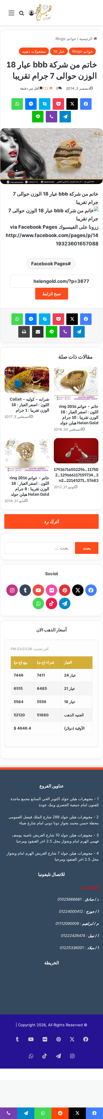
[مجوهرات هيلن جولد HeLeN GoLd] (43, 12)
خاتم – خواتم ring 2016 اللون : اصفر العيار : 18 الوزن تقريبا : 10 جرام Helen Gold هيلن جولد (78, 414)
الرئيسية (86, 38)
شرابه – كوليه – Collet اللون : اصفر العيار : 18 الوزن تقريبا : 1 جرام (29, 404)
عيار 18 (59, 51)
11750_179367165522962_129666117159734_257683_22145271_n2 (76, 474)
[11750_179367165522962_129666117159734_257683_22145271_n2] (76, 450)
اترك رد (51, 521)
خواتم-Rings (66, 38)
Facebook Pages (49, 263)
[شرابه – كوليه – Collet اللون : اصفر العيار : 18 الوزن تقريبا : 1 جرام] (27, 380)
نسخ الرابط (51, 293)
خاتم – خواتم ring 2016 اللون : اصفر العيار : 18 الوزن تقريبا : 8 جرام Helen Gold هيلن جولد (29, 485)
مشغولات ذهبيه (34, 51)
